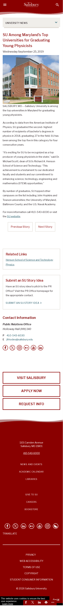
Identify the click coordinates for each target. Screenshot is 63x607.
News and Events (31, 464)
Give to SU (31, 494)
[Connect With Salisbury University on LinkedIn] (23, 526)
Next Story (45, 226)
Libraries (31, 479)
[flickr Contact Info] (26, 347)
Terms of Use (31, 567)
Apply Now (31, 391)
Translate (10, 533)
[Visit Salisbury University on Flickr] (31, 526)
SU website (13, 216)
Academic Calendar (31, 471)
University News (16, 22)
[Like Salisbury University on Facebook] (7, 526)
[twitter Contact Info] (12, 347)
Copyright (31, 573)
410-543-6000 (31, 453)
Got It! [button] (56, 599)
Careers (31, 502)
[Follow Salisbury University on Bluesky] (55, 526)
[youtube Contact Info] (33, 347)
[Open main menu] (4, 5)
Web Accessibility (31, 560)
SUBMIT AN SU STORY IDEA (22, 302)
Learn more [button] (7, 604)
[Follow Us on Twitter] (15, 526)
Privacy (31, 554)
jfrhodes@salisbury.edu (20, 339)
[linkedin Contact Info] (40, 347)
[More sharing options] (53, 602)
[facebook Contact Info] (5, 347)
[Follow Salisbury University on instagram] (47, 526)
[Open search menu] (57, 5)
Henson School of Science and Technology (29, 259)
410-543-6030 (16, 335)
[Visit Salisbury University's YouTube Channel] (39, 526)
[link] (26, 602)
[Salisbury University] (31, 4)
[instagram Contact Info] (19, 347)
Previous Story (20, 226)
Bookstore (31, 509)
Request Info (31, 404)
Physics (10, 264)
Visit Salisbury (31, 378)
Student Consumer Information (31, 579)
